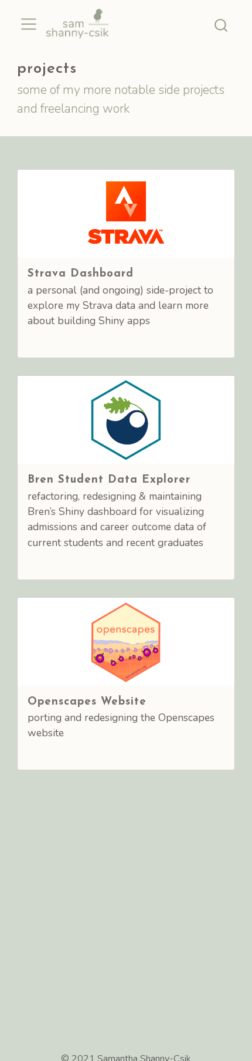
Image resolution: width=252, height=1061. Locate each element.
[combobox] (221, 24)
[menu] (29, 24)
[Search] (221, 24)
